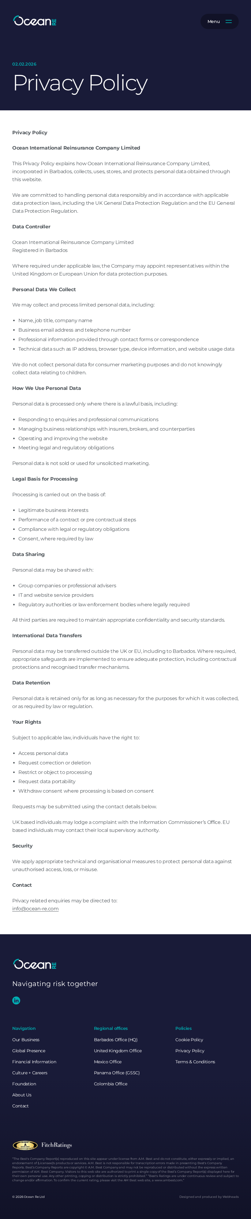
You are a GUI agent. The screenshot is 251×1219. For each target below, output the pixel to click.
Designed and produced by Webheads (209, 1197)
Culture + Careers (29, 1073)
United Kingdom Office (118, 1050)
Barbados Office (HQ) (116, 1039)
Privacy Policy (189, 1050)
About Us (21, 1095)
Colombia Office (110, 1084)
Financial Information (34, 1062)
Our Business (25, 1039)
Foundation (24, 1084)
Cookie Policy (189, 1039)
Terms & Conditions (195, 1062)
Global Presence (28, 1050)
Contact (20, 1106)
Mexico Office (108, 1062)
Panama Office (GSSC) (117, 1073)
